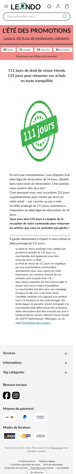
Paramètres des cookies (42, 468)
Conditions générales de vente (25, 465)
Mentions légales (47, 461)
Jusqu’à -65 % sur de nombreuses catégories (36, 38)
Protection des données (16, 468)
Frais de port (57, 448)
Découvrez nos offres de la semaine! (36, 56)
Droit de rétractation (53, 465)
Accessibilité (63, 468)
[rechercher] (65, 17)
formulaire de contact (36, 322)
